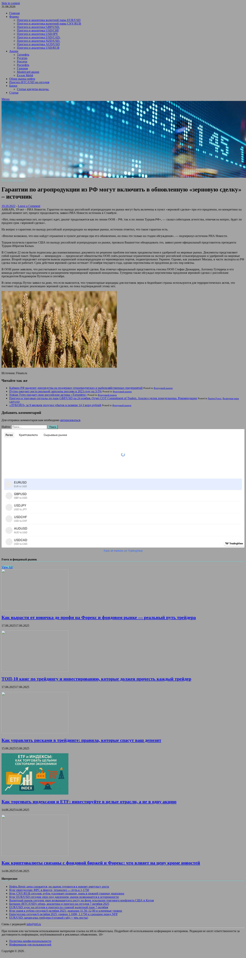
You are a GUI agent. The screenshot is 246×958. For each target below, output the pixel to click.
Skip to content (11, 3)
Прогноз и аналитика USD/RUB (38, 47)
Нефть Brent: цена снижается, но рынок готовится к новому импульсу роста (59, 886)
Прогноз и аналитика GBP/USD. (38, 27)
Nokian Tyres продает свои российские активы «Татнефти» (48, 394)
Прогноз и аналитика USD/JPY (37, 33)
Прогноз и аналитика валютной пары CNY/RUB (49, 23)
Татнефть (23, 54)
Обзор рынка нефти (22, 78)
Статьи (13, 92)
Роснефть (23, 65)
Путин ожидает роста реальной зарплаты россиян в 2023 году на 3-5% (55, 391)
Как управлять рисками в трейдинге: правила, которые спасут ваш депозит (81, 740)
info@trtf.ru (34, 924)
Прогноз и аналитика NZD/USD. (38, 40)
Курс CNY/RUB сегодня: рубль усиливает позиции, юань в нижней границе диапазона (66, 893)
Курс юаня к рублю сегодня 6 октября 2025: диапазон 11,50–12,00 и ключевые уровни (65, 910)
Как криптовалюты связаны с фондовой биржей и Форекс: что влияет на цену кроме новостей (101, 862)
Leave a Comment (29, 206)
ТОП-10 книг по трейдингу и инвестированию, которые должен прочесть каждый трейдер (96, 678)
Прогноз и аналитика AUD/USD (38, 44)
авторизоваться (70, 420)
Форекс (14, 16)
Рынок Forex (214, 398)
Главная (14, 13)
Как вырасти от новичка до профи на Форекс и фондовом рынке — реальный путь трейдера (99, 617)
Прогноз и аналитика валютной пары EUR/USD (49, 20)
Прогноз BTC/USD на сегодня (29, 82)
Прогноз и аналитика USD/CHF (38, 30)
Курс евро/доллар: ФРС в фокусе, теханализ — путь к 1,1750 (49, 890)
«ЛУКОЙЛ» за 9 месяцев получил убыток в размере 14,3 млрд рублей (55, 405)
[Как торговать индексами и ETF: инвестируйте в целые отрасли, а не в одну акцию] (35, 793)
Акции (13, 51)
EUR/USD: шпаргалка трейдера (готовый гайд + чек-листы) (48, 917)
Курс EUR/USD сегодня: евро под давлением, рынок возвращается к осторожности (64, 897)
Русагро (22, 58)
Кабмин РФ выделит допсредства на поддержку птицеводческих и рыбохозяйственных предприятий (76, 387)
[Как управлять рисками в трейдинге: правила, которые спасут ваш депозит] (35, 732)
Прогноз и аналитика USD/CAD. (38, 37)
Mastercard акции (28, 71)
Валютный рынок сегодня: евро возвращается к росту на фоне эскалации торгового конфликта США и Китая (81, 900)
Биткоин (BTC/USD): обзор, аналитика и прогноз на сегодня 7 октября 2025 (59, 903)
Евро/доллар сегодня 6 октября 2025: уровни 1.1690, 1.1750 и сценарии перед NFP (63, 914)
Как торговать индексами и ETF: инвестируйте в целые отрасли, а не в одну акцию (89, 801)
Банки (13, 85)
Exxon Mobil (25, 75)
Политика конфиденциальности (30, 941)
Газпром (22, 68)
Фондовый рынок (13, 180)
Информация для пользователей (30, 944)
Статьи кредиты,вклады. (33, 89)
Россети (22, 61)
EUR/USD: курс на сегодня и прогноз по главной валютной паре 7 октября (58, 907)
